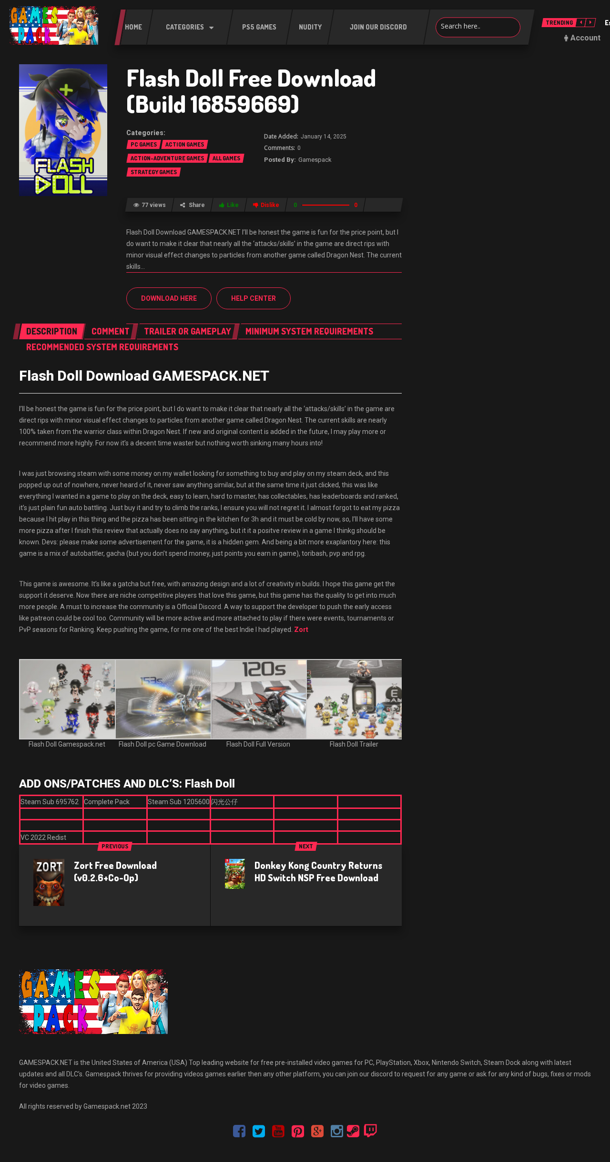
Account (585, 37)
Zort (301, 629)
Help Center (253, 298)
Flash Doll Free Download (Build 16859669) (251, 90)
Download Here (169, 298)
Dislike (270, 205)
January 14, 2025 (323, 136)
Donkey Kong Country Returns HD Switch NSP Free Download (318, 871)
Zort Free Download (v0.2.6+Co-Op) (115, 871)
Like (233, 205)
